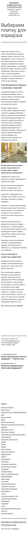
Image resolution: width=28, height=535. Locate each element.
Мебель (3, 447)
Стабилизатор (5, 491)
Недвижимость (6, 454)
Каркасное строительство (9, 439)
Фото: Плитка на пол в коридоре (12, 305)
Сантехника (4, 481)
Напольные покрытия (12, 342)
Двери (3, 420)
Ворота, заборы (6, 417)
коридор (9, 344)
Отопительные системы (8, 466)
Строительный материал (9, 498)
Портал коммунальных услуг (12, 341)
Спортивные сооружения (9, 489)
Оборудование (5, 459)
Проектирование (6, 471)
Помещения (5, 469)
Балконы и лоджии (7, 407)
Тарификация (5, 501)
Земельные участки (7, 429)
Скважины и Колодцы (8, 486)
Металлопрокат (6, 449)
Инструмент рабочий (8, 432)
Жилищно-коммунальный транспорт (13, 424)
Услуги (3, 506)
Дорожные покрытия (8, 422)
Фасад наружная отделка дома (11, 508)
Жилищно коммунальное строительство (14, 5)
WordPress (15, 529)
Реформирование (6, 476)
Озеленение (5, 461)
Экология (4, 511)
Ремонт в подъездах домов (9, 474)
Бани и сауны (5, 410)
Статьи (3, 494)
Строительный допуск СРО (9, 496)
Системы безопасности (8, 484)
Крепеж (3, 442)
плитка (13, 344)
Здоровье (4, 427)
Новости (4, 457)
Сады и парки (5, 479)
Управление (4, 503)
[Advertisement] (14, 318)
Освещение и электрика (9, 464)
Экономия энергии (7, 513)
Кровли (3, 444)
